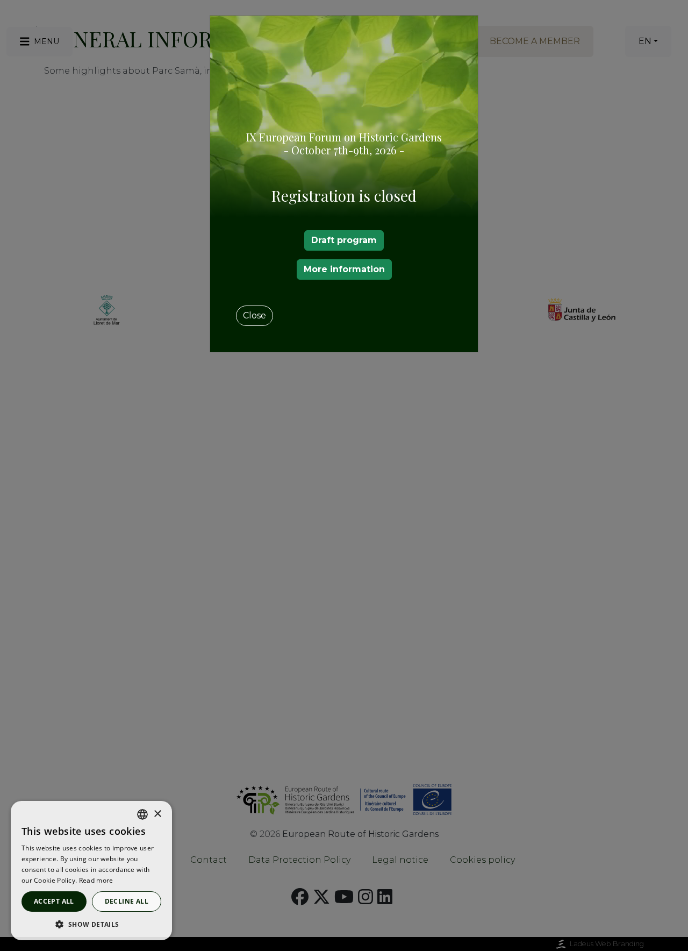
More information (344, 269)
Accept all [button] (54, 901)
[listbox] (142, 814)
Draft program (344, 240)
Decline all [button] (126, 901)
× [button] (157, 814)
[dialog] (91, 870)
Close (254, 315)
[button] (91, 924)
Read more (96, 880)
